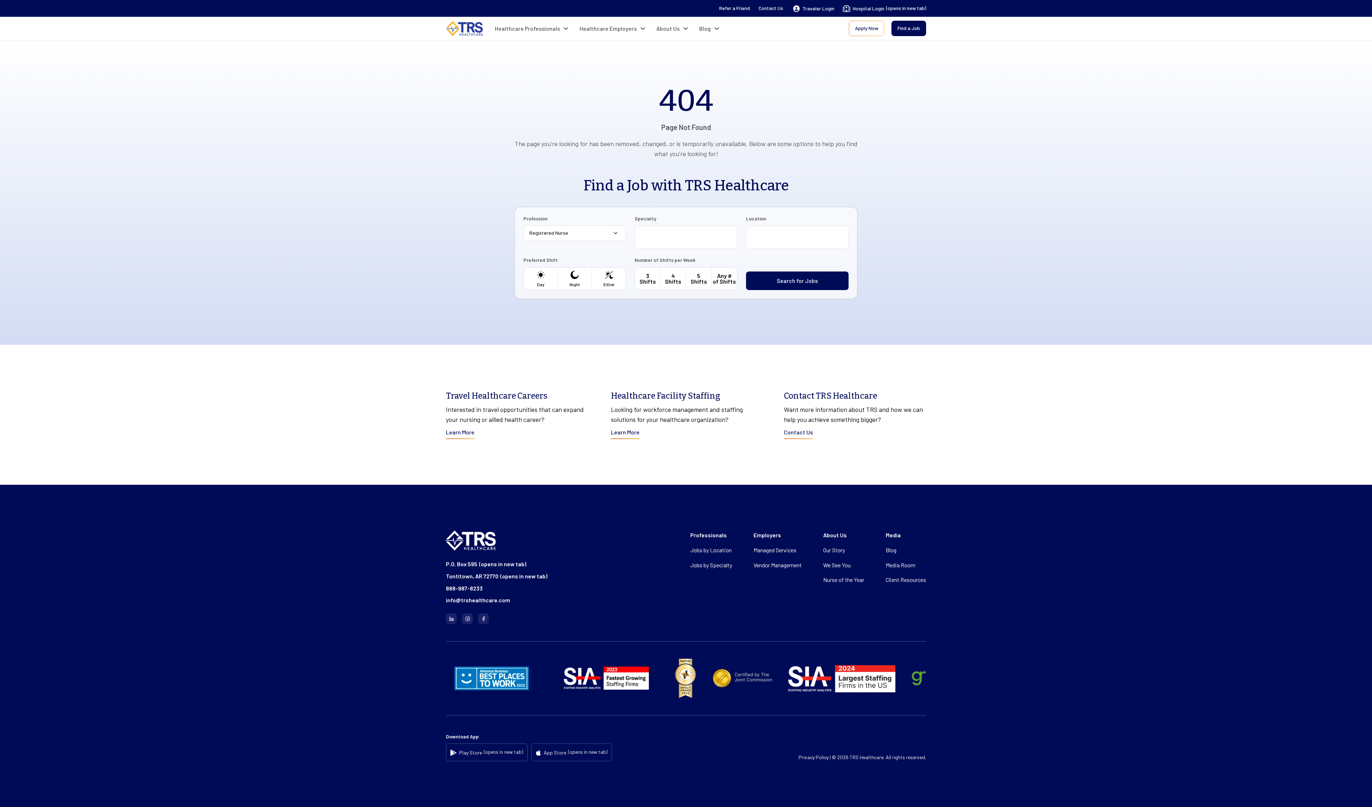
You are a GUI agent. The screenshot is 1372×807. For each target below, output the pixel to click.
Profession (535, 218)
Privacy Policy (814, 757)
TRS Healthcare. (867, 757)
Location (756, 218)
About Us (668, 28)
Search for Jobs (797, 280)
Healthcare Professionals (527, 28)
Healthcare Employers (608, 28)
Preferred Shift (540, 260)
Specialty (645, 218)
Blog (705, 28)
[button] (813, 8)
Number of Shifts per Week (665, 260)
